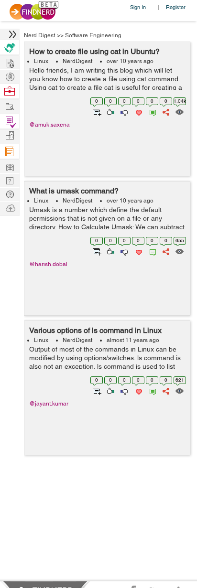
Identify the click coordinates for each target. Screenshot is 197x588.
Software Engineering (93, 35)
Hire (9, 47)
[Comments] (151, 111)
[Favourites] (137, 111)
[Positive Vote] (110, 111)
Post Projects (9, 62)
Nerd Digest (39, 35)
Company (9, 136)
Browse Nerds (9, 76)
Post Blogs (9, 208)
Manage (9, 121)
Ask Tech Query (9, 194)
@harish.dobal (48, 264)
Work (9, 91)
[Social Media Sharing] (165, 111)
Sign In (138, 7)
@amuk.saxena (49, 124)
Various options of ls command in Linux (95, 330)
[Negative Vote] (124, 111)
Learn (9, 151)
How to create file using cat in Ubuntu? (94, 51)
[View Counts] (179, 111)
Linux (41, 61)
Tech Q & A (9, 180)
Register (176, 7)
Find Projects (9, 106)
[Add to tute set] (96, 111)
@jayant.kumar (48, 403)
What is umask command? (74, 190)
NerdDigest (77, 61)
